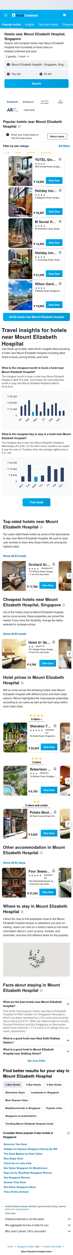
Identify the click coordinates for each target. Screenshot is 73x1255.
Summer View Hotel (15, 1182)
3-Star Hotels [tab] (12, 1084)
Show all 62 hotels (14, 556)
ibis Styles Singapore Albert (20, 1187)
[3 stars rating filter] (18, 153)
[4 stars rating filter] (31, 153)
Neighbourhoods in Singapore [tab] (22, 1108)
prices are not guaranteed (17, 1209)
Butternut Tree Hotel (15, 1144)
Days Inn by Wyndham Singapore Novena (28, 1172)
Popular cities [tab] (54, 1108)
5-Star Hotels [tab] (54, 1084)
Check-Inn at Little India (18, 1163)
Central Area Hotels (52, 1246)
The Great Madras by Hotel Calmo (23, 1153)
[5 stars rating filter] (46, 153)
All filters (64, 146)
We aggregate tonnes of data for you (27, 1225)
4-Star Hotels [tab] (33, 1084)
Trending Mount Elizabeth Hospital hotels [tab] (29, 1123)
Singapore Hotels (25, 1246)
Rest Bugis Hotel (13, 1158)
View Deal (54, 180)
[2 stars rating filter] (7, 153)
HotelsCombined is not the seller (24, 1219)
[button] (6, 15)
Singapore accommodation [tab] (20, 1115)
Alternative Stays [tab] (15, 1092)
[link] (36, 317)
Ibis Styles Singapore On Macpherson (26, 1168)
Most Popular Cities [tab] (16, 1100)
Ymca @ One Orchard (16, 1191)
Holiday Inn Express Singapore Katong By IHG (30, 1149)
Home (10, 1246)
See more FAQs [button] (36, 1060)
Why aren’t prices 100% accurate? (25, 1231)
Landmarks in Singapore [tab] (45, 1092)
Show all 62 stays (14, 863)
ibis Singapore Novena (17, 1177)
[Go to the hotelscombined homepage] (25, 15)
